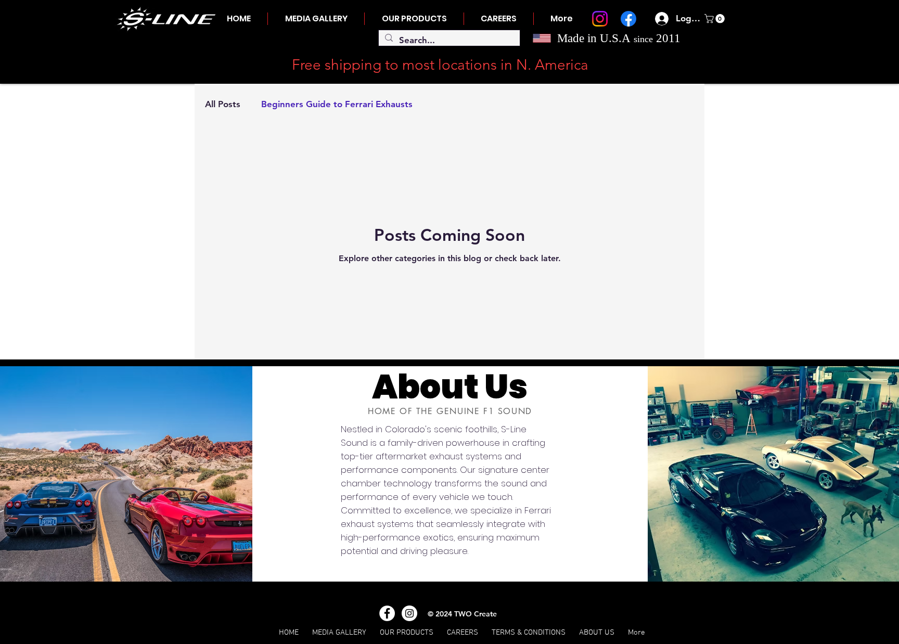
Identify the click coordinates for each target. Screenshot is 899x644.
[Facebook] (628, 18)
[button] (715, 18)
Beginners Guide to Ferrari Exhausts (337, 104)
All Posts (222, 104)
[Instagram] (599, 18)
